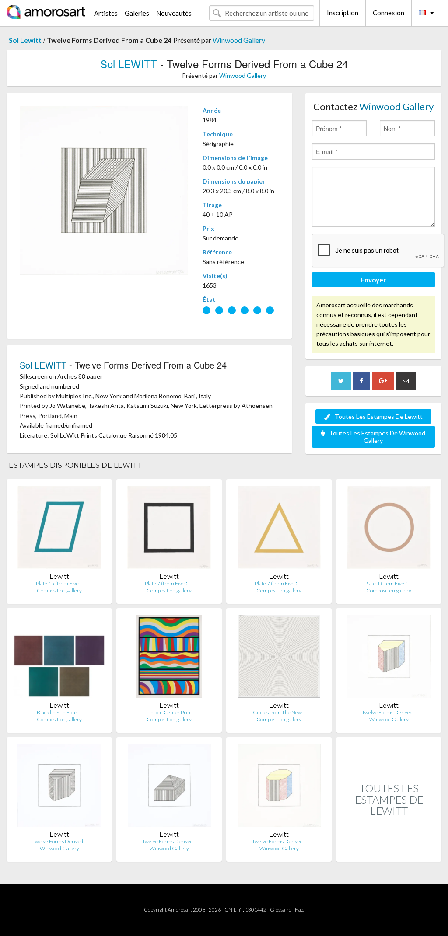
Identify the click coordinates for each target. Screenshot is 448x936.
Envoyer (373, 280)
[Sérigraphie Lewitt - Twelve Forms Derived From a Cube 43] (279, 787)
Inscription (342, 13)
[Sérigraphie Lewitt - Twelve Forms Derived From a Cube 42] (169, 787)
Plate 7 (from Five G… (169, 583)
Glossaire (280, 909)
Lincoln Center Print (169, 712)
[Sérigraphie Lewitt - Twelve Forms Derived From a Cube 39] (388, 658)
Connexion (388, 13)
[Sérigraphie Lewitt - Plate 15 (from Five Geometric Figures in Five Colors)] (59, 529)
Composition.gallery (59, 590)
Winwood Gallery (239, 40)
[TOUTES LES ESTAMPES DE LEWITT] (388, 852)
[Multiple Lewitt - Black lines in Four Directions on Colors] (59, 658)
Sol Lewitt (25, 40)
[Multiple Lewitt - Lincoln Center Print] (169, 658)
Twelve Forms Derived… (389, 712)
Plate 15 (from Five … (59, 583)
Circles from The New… (279, 712)
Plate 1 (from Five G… (388, 583)
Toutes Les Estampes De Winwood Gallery (377, 436)
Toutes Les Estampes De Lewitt (379, 416)
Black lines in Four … (59, 712)
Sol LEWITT (128, 63)
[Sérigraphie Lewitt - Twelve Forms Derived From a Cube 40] (59, 787)
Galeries (137, 13)
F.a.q (299, 909)
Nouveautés (174, 13)
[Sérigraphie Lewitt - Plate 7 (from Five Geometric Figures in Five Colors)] (168, 529)
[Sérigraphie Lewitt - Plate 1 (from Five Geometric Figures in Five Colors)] (388, 529)
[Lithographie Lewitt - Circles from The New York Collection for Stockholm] (279, 658)
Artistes (106, 13)
